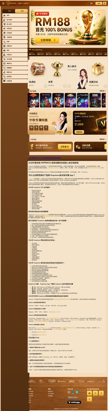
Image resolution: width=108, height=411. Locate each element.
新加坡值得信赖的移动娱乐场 (62, 299)
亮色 (22, 11)
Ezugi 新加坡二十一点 (43, 327)
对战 (30, 400)
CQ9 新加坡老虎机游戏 (41, 321)
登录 (91, 3)
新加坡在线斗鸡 (42, 335)
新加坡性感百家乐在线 (68, 327)
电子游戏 (31, 391)
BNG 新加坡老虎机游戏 (53, 318)
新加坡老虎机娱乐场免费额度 (52, 216)
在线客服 (50, 395)
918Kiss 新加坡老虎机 (71, 320)
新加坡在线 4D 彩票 (54, 312)
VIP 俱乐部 (51, 393)
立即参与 (60, 132)
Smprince (31, 178)
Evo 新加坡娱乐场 (58, 329)
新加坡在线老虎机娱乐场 (41, 214)
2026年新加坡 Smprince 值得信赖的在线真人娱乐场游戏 (45, 158)
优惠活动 (50, 391)
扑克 (30, 398)
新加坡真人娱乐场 (53, 167)
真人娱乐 (31, 393)
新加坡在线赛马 (42, 332)
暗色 (9, 11)
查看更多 (79, 132)
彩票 (30, 402)
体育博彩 (31, 395)
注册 (99, 3)
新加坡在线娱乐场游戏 (95, 167)
